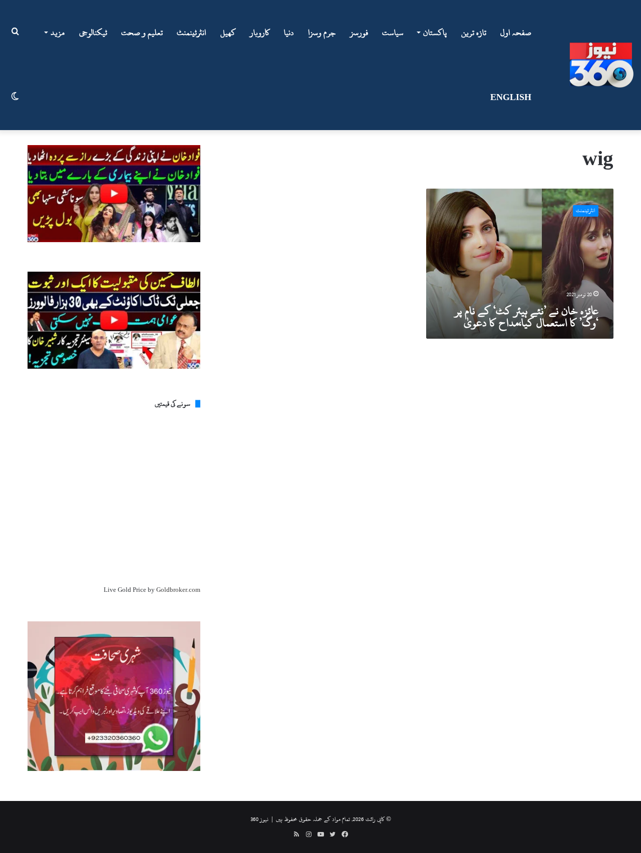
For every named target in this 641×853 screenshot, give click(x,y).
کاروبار (260, 32)
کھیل (228, 32)
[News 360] (601, 65)
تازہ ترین (473, 32)
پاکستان (435, 32)
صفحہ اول (515, 32)
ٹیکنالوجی (93, 32)
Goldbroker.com (178, 589)
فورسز (359, 32)
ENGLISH (510, 97)
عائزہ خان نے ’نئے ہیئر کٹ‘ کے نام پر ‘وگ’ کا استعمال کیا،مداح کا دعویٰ (526, 317)
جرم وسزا (322, 32)
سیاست (393, 32)
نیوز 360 (259, 818)
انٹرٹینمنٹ (191, 32)
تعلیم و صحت (142, 32)
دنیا (289, 32)
